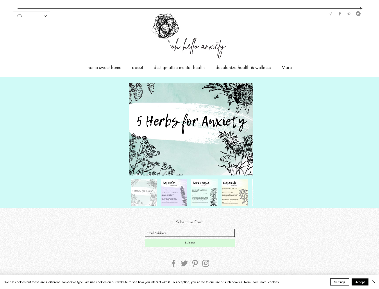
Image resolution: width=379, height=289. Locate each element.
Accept (360, 282)
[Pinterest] (349, 13)
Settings (339, 282)
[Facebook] (339, 13)
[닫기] (373, 281)
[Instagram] (330, 13)
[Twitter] (358, 13)
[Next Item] (245, 129)
